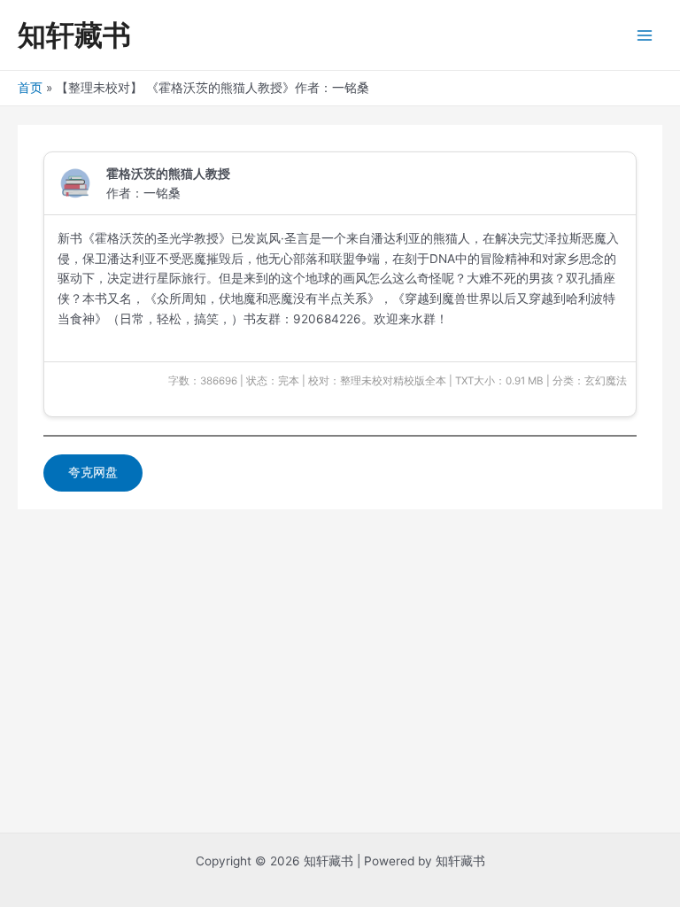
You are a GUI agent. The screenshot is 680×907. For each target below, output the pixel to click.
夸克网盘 (93, 472)
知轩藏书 (74, 35)
